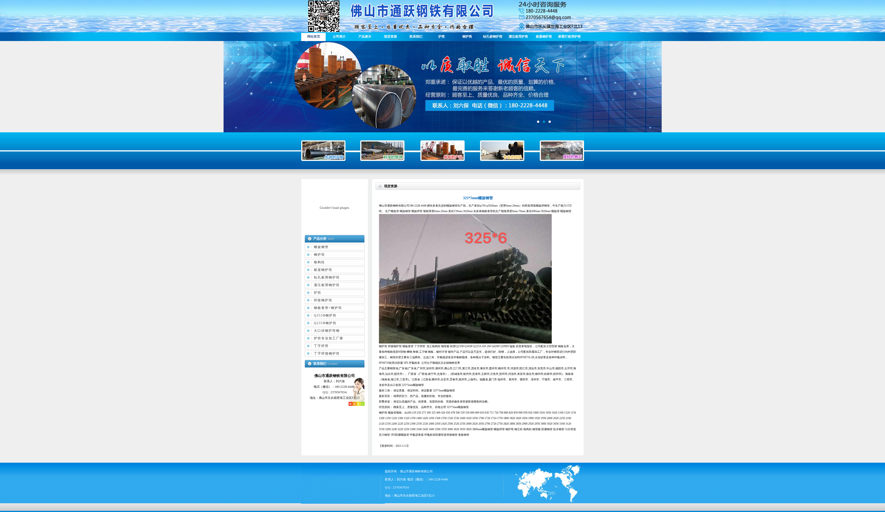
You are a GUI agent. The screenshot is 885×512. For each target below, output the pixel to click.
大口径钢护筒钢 (327, 330)
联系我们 (416, 36)
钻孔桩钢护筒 (492, 36)
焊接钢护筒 (323, 300)
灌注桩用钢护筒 (327, 285)
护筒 (441, 36)
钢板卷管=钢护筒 (328, 308)
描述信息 (442, 86)
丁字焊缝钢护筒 (327, 353)
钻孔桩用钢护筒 (327, 277)
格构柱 (319, 262)
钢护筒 (467, 36)
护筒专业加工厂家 (328, 338)
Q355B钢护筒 (325, 315)
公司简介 (339, 36)
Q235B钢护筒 (325, 323)
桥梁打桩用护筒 (569, 36)
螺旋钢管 (321, 247)
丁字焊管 (321, 346)
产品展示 (364, 36)
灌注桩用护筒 (518, 36)
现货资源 (390, 36)
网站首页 (313, 36)
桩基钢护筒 (544, 36)
